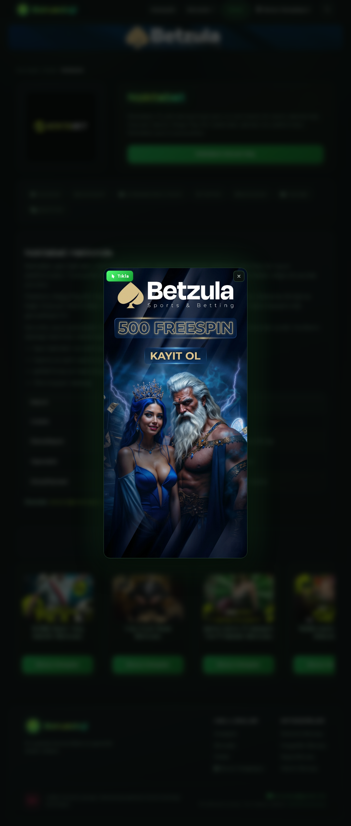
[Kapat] (238, 276)
